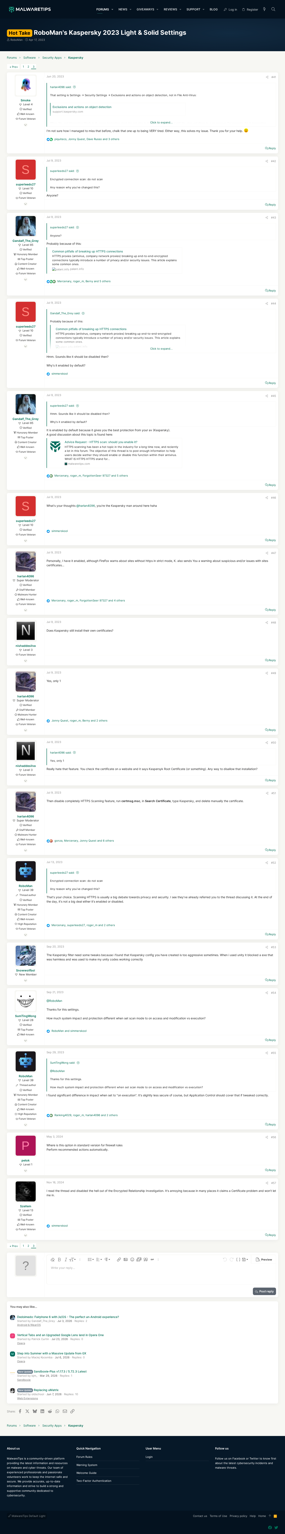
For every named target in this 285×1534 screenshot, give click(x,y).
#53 (273, 947)
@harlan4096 (85, 505)
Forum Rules (84, 1456)
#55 (273, 1053)
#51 (273, 793)
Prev (15, 66)
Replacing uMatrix (38, 1390)
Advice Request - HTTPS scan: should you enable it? (101, 442)
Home (262, 1516)
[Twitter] (223, 1476)
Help (253, 1516)
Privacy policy (238, 1516)
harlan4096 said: (61, 87)
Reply (272, 148)
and (69, 1030)
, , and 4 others (88, 600)
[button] (112, 9)
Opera (21, 1343)
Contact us (200, 1516)
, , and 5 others (84, 281)
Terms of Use (218, 1516)
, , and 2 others (79, 720)
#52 (273, 862)
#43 (273, 217)
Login (149, 1456)
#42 (273, 161)
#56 (273, 1137)
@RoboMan (54, 1000)
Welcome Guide (86, 1472)
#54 (273, 992)
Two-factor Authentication (93, 1480)
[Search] (273, 9)
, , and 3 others (86, 139)
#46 (273, 497)
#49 (273, 673)
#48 (273, 622)
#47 (273, 553)
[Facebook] (217, 1476)
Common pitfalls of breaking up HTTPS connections (87, 251)
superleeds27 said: (62, 171)
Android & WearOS (29, 1325)
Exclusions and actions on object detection (82, 107)
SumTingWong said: (62, 1062)
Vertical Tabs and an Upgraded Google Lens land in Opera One (60, 1335)
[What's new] (264, 9)
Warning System (86, 1465)
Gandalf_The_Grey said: (65, 313)
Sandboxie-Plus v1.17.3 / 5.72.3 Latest (52, 1371)
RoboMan (16, 39)
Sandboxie (24, 1379)
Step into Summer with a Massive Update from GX (51, 1353)
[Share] (267, 77)
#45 (273, 395)
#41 (273, 77)
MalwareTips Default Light (28, 1516)
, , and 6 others (84, 840)
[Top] (269, 1516)
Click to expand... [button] (161, 122)
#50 (273, 742)
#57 (273, 1183)
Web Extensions (27, 1398)
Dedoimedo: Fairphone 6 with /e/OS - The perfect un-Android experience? (68, 1317)
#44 (273, 303)
